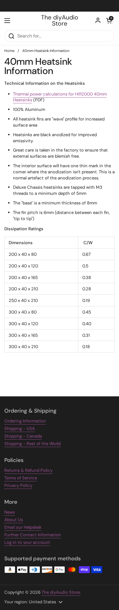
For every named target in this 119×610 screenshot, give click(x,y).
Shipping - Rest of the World (32, 444)
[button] (109, 20)
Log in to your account (27, 542)
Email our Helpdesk (22, 527)
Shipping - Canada (23, 436)
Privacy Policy (18, 485)
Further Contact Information (32, 535)
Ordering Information (25, 421)
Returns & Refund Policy (28, 470)
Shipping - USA (19, 428)
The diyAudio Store (59, 21)
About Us (13, 520)
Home (9, 50)
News (9, 512)
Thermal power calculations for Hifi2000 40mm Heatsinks (60, 97)
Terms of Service (20, 478)
